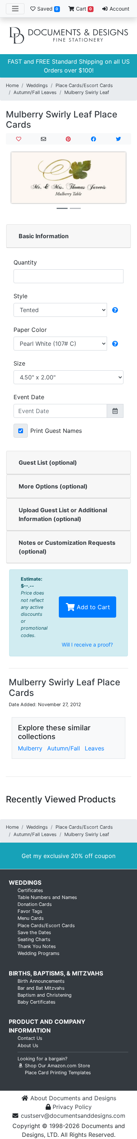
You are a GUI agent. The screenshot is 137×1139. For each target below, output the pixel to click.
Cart (83, 8)
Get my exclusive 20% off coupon (68, 855)
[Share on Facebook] (93, 139)
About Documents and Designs (73, 1098)
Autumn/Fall (63, 748)
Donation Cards (35, 904)
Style (20, 296)
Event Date (29, 397)
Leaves (94, 748)
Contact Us (30, 1038)
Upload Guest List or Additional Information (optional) (63, 514)
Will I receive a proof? (87, 644)
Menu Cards (31, 918)
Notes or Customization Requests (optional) (67, 547)
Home (12, 85)
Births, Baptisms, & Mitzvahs (56, 973)
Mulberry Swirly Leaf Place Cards (61, 119)
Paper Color (30, 329)
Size (19, 363)
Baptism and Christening (45, 995)
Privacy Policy (72, 1106)
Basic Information (44, 236)
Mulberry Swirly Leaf (86, 92)
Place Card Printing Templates (58, 1072)
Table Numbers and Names (47, 897)
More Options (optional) (53, 486)
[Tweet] (118, 139)
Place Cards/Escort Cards (84, 85)
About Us (28, 1045)
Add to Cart (92, 607)
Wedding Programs (39, 953)
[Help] (115, 310)
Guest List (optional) (48, 462)
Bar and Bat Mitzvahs (41, 988)
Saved (47, 8)
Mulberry (30, 748)
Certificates (30, 890)
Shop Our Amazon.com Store (56, 1065)
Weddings (37, 85)
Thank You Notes (37, 946)
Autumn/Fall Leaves (35, 92)
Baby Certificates (37, 1002)
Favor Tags (30, 911)
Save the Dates (34, 932)
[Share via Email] (43, 139)
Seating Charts (34, 939)
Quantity (25, 262)
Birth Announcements (41, 981)
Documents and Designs (69, 35)
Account (118, 8)
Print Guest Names (56, 430)
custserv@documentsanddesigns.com (73, 1115)
